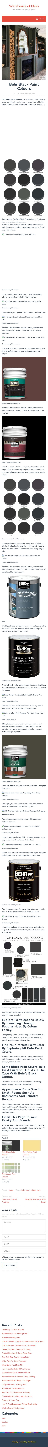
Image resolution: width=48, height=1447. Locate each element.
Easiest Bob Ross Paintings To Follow (16, 1349)
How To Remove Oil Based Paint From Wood (18, 1345)
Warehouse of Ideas (24, 6)
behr (23, 1190)
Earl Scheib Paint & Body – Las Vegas (16, 1380)
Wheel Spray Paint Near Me (12, 1365)
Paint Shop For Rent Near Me (13, 1329)
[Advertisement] (24, 133)
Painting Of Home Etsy (10, 1400)
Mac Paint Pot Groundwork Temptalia (16, 1392)
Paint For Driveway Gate (11, 1337)
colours (33, 1190)
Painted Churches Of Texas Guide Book (17, 1353)
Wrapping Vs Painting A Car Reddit (35, 1199)
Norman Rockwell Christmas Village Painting (18, 1376)
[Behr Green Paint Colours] (11, 1168)
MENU (41, 19)
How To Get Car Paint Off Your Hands (16, 1369)
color (4, 1418)
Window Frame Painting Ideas (13, 1408)
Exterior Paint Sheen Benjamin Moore (16, 1372)
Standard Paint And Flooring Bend (14, 1333)
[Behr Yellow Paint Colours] (32, 1145)
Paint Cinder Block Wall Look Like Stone (17, 1396)
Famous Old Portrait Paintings (9, 1199)
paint (11, 1190)
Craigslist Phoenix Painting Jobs (14, 1384)
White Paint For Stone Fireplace (14, 1361)
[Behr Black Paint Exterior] (11, 1145)
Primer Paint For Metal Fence (13, 1388)
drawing (5, 1422)
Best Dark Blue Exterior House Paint (15, 1357)
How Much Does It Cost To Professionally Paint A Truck (23, 1341)
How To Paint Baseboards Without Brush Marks (19, 1404)
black (28, 1190)
